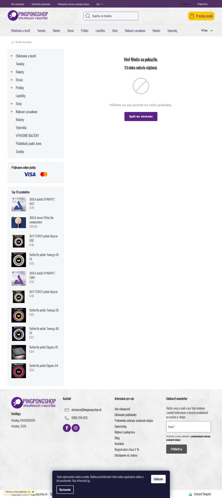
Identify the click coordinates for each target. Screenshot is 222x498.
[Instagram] (76, 428)
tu (89, 481)
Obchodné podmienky (41, 4)
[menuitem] (21, 30)
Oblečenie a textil (26, 55)
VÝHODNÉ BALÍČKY (27, 135)
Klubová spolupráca (125, 432)
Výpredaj (21, 127)
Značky (20, 151)
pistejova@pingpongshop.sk (86, 409)
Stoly (19, 103)
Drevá (19, 79)
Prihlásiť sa (176, 449)
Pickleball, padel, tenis (28, 143)
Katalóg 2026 (18, 426)
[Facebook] (67, 428)
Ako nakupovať (17, 4)
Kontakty (119, 443)
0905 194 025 (80, 418)
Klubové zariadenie (26, 111)
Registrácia (202, 4)
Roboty (20, 119)
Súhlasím (158, 479)
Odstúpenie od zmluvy (126, 455)
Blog (117, 438)
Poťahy (20, 87)
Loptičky (21, 95)
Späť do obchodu (141, 116)
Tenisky (20, 63)
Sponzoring (121, 426)
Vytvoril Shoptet (202, 494)
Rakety (20, 71)
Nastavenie (65, 489)
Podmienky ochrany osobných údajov (73, 4)
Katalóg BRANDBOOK (23, 420)
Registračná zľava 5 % (127, 449)
